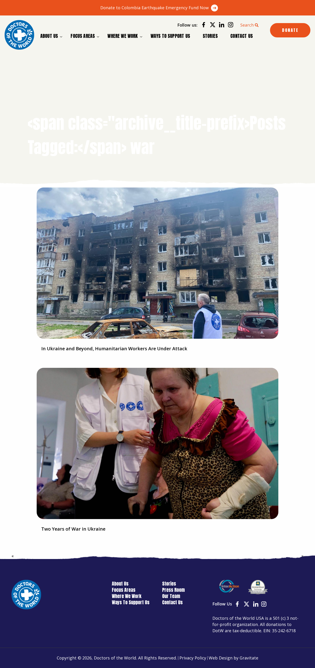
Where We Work (122, 36)
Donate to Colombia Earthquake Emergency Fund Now (154, 7)
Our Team (171, 596)
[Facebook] (201, 25)
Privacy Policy (192, 658)
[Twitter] (210, 25)
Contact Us (241, 35)
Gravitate (249, 658)
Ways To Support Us (170, 35)
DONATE (290, 30)
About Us (49, 36)
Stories (210, 35)
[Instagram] (228, 25)
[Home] (19, 35)
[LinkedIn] (219, 25)
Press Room (173, 589)
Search (247, 25)
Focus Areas (83, 36)
